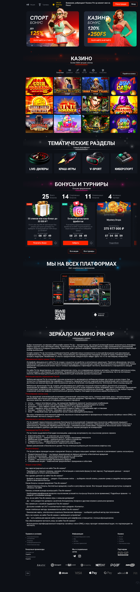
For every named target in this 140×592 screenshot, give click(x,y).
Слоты (121, 539)
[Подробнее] (55, 243)
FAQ (75, 539)
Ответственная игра (33, 544)
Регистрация (121, 4)
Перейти (28, 554)
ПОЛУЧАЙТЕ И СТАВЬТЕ (43, 40)
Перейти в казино (129, 74)
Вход (133, 4)
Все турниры (89, 251)
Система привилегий (80, 543)
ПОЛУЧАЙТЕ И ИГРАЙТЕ (101, 40)
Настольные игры (124, 543)
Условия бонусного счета (82, 537)
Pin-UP (121, 537)
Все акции (74, 251)
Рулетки (121, 541)
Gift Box (76, 541)
